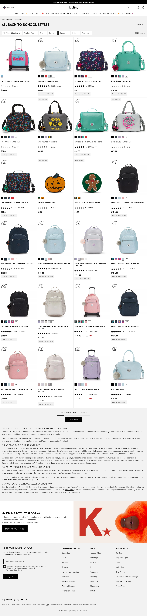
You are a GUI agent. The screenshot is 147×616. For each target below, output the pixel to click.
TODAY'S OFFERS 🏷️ (20, 13)
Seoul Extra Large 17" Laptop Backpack (127, 203)
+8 (126, 76)
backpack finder (27, 454)
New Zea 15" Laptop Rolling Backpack (89, 327)
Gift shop (93, 577)
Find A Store (120, 586)
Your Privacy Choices (39, 604)
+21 (127, 259)
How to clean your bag (70, 572)
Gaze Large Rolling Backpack (86, 389)
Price (74, 33)
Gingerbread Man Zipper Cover (87, 203)
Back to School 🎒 (36, 13)
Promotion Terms (68, 591)
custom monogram (99, 470)
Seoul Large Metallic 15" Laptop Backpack (51, 390)
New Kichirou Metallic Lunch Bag (88, 142)
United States (10, 7)
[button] (2, 76)
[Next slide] (144, 2)
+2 (89, 259)
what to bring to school (105, 487)
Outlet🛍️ (129, 13)
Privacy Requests (26, 604)
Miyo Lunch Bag (117, 389)
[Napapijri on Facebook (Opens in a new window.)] (18, 600)
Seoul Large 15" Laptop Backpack (125, 264)
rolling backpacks (86, 438)
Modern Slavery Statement (81, 604)
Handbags (55, 13)
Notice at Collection (123, 581)
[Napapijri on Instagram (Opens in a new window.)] (14, 600)
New (47, 13)
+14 (53, 76)
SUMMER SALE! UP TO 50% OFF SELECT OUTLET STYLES (73, 2)
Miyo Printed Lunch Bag (10, 142)
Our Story (119, 553)
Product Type (29, 33)
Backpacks (64, 13)
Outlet (92, 591)
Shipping (65, 562)
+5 (126, 198)
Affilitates (93, 604)
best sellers (69, 490)
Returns (65, 567)
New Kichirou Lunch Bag (48, 81)
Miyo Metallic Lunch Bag (121, 81)
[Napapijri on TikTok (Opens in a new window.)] (26, 600)
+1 (89, 321)
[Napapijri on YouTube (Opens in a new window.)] (22, 600)
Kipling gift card (129, 477)
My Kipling (120, 567)
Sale (123, 13)
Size (41, 33)
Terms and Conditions (13, 570)
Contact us (66, 553)
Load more (73, 420)
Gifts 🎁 (116, 13)
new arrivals (18, 492)
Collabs (94, 13)
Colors (51, 33)
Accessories (84, 13)
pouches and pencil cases (12, 460)
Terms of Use (5, 604)
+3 (52, 384)
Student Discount (68, 581)
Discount (63, 33)
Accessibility (68, 604)
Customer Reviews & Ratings (127, 577)
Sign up (10, 576)
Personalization (105, 13)
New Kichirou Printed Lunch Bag (87, 81)
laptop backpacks (70, 438)
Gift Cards (94, 581)
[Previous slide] (2, 2)
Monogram (94, 586)
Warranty (65, 577)
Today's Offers (95, 553)
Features (85, 33)
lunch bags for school (55, 463)
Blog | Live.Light (122, 558)
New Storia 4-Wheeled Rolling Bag (15, 81)
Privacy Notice (15, 604)
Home (3, 19)
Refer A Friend (121, 572)
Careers (118, 562)
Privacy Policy (27, 568)
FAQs (64, 558)
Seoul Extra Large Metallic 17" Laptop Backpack (90, 265)
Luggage (73, 13)
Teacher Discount (68, 586)
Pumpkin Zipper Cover (47, 203)
